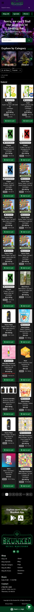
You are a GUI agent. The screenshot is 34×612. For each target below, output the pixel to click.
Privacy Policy (9, 604)
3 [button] (13, 494)
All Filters (7, 70)
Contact (20, 568)
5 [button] (20, 494)
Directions (20, 571)
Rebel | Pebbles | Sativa (25, 403)
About (19, 558)
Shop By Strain (6, 571)
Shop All (9, 64)
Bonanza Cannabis (9, 398)
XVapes (8, 145)
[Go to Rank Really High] (17, 609)
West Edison (25, 286)
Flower (25, 64)
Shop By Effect (6, 568)
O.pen (10, 103)
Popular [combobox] (15, 70)
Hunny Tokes (25, 181)
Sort (13, 68)
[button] (2, 2)
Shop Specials (5, 562)
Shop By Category (7, 565)
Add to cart (10, 121)
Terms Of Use (25, 604)
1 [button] (6, 494)
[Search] (29, 7)
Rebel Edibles (25, 327)
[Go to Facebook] (14, 551)
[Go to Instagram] (17, 551)
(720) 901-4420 (6, 587)
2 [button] (10, 494)
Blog (18, 562)
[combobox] (13, 7)
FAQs (19, 565)
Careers (19, 573)
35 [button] (27, 494)
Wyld (25, 360)
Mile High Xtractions (8, 363)
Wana (8, 468)
